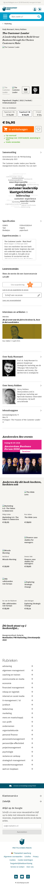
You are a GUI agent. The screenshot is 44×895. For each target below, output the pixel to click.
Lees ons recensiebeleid (11, 300)
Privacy (35, 857)
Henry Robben (20, 29)
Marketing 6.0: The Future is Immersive (10, 518)
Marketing (8, 24)
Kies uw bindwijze (9, 108)
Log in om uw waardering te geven (15, 290)
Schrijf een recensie (14, 295)
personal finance (10, 735)
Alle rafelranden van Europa (9, 605)
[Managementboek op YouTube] (22, 876)
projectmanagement (11, 747)
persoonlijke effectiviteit (13, 743)
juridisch (6, 705)
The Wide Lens (30, 517)
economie (6, 683)
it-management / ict (11, 700)
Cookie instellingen (25, 860)
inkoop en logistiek (10, 692)
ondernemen (8, 726)
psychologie (7, 752)
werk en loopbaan (10, 769)
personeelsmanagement (13, 739)
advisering (7, 666)
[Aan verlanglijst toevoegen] (38, 129)
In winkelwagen (18, 129)
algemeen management (13, 670)
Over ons (30, 867)
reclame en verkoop (11, 756)
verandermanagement (12, 765)
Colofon (28, 857)
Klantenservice (10, 796)
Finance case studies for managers (30, 561)
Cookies (13, 860)
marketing (7, 713)
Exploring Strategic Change (32, 605)
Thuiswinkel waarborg (22, 853)
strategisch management (13, 760)
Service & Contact (17, 867)
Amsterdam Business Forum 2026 (17, 448)
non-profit (7, 722)
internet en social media (13, 696)
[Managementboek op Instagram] (28, 876)
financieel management (13, 687)
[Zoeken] (39, 16)
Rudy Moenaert (8, 29)
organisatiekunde (10, 730)
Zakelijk (6, 801)
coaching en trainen (11, 675)
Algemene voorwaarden (13, 857)
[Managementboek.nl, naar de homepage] (9, 10)
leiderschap (7, 709)
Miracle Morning (9, 559)
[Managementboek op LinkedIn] (16, 876)
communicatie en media (13, 679)
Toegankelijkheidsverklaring (21, 863)
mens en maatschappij (12, 717)
